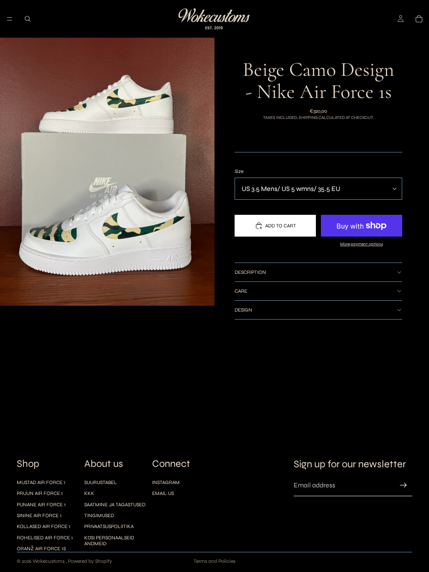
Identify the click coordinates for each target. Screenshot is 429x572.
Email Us (163, 493)
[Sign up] (403, 486)
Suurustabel (100, 482)
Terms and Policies (214, 561)
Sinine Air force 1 (39, 515)
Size (239, 171)
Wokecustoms (49, 561)
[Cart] (419, 19)
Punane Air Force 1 (41, 505)
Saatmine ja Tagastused (114, 505)
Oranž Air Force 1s (41, 548)
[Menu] (9, 18)
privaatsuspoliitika (109, 527)
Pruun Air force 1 (40, 493)
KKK (89, 493)
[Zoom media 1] (107, 172)
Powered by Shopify (90, 561)
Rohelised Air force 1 (45, 538)
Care (241, 291)
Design (243, 310)
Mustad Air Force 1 (41, 482)
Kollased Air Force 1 (43, 527)
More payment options (361, 244)
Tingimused (99, 515)
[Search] (27, 19)
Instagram (166, 482)
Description (250, 272)
